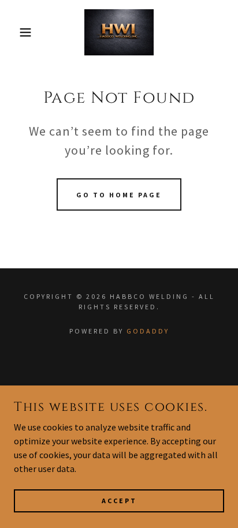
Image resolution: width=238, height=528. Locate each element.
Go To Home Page (119, 194)
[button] (18, 32)
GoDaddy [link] (148, 331)
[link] (119, 32)
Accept (119, 500)
